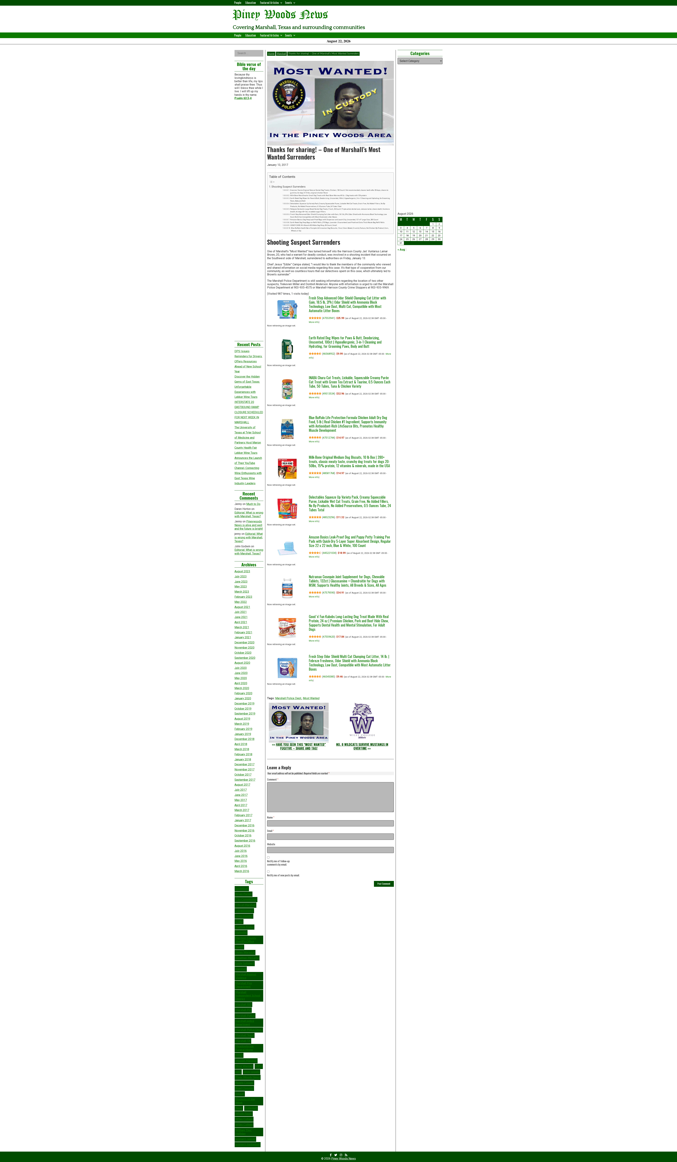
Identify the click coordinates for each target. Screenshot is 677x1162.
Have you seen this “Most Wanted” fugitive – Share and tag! (301, 746)
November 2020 (244, 647)
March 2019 (241, 724)
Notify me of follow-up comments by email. (278, 863)
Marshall (281, 53)
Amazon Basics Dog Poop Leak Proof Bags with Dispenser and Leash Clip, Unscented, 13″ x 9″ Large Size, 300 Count (334, 220)
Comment (272, 779)
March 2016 (241, 871)
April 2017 (240, 805)
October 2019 (242, 708)
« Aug (401, 249)
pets (238, 1071)
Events (288, 3)
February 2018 (243, 754)
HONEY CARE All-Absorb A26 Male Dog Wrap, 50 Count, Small (313, 225)
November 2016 (244, 830)
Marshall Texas (245, 1035)
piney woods (251, 1071)
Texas (239, 1108)
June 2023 (241, 581)
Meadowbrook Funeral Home (245, 1048)
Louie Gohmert (245, 963)
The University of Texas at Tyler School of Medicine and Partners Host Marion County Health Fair (247, 437)
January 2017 (242, 820)
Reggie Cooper (244, 1082)
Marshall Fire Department (244, 985)
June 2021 (241, 617)
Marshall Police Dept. (288, 698)
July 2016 (240, 851)
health (239, 947)
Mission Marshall (246, 1060)
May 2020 (240, 678)
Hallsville (241, 932)
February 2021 (243, 632)
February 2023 (243, 596)
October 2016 (242, 835)
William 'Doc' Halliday (244, 1132)
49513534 (328, 393)
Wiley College (244, 1124)
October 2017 (242, 774)
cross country (244, 916)
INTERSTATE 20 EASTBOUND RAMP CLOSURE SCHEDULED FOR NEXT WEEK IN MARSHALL (248, 412)
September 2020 (244, 658)
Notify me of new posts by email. (283, 875)
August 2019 (242, 718)
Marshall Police (245, 1015)
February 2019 (243, 729)
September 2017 (244, 779)
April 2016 (240, 866)
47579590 (328, 592)
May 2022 (240, 602)
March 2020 (241, 688)
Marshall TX (243, 1040)
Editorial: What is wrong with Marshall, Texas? (248, 514)
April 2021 (240, 622)
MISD (239, 1055)
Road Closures (244, 1088)
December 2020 (244, 642)
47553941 (328, 318)
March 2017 (241, 810)
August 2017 (242, 784)
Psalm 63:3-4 (243, 98)
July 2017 (240, 789)
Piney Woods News (280, 15)
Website (271, 844)
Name (270, 817)
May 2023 (240, 586)
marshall (241, 969)
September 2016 (244, 840)
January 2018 (242, 759)
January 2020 (242, 698)
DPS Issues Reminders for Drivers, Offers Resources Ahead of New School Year (248, 361)
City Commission (246, 899)
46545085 (328, 676)
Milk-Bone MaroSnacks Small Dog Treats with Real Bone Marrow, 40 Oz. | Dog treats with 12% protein (328, 195)
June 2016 (241, 856)
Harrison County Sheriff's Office (246, 940)
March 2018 (241, 749)
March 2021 (241, 627)
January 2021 (242, 637)
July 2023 (240, 576)
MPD (258, 1066)
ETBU (239, 921)
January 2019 (242, 734)
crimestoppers (244, 910)
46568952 (328, 353)
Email (270, 831)
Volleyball (251, 1108)
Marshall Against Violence (246, 976)
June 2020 (241, 673)
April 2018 (240, 744)
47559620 (328, 636)
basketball (242, 888)
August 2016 (242, 845)
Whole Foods (244, 1113)
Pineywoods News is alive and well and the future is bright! (248, 525)
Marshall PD (243, 1010)
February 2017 (243, 815)
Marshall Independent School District (248, 995)
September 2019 (244, 713)
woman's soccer (245, 1139)
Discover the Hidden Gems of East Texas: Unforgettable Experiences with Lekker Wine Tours (247, 387)
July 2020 (240, 668)
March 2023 (241, 591)
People (237, 3)
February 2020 (243, 693)
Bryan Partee (244, 894)
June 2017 (241, 795)
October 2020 (242, 652)
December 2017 (244, 764)
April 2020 (240, 683)
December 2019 (244, 703)
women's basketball (248, 1144)
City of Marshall (245, 905)
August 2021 (242, 607)
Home (271, 53)
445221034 (329, 553)
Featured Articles (269, 3)
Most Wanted (311, 698)
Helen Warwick (245, 952)
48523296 (328, 517)
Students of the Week (245, 1101)
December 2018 (244, 739)
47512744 (328, 437)
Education (250, 3)
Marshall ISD (243, 1004)
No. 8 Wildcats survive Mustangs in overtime (362, 746)
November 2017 (244, 769)
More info (314, 322)
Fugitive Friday (245, 927)
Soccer (240, 1093)
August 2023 (242, 571)
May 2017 (240, 800)
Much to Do (253, 504)
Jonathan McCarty (247, 957)
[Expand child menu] (281, 3)
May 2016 (240, 861)
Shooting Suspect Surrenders (289, 186)
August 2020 (242, 662)
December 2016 (244, 825)
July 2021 (240, 612)
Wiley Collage (244, 1119)
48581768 (328, 473)
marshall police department (245, 1023)
